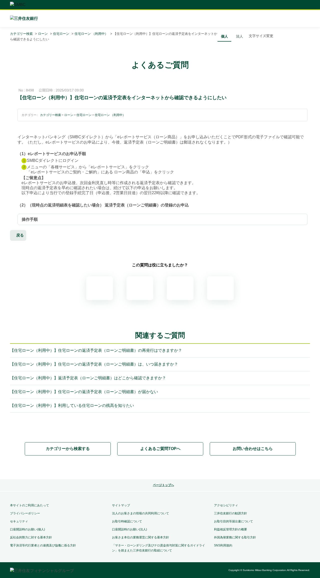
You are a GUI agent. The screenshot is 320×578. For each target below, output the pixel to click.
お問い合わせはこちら (253, 448)
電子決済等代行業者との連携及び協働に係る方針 (43, 545)
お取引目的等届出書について (233, 521)
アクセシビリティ (226, 505)
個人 (224, 36)
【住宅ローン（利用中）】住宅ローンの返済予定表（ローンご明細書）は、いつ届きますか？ (94, 364)
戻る (20, 235)
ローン (43, 34)
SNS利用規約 (223, 545)
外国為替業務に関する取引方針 (235, 537)
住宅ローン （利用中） (91, 34)
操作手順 (30, 219)
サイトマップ (121, 505)
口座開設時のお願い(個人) (27, 529)
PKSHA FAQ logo (160, 468)
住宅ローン (61, 34)
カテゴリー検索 (21, 34)
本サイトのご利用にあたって (29, 505)
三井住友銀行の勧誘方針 (230, 513)
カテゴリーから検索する (68, 448)
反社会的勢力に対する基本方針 (31, 537)
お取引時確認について (127, 521)
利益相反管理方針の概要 (230, 529)
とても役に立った (99, 288)
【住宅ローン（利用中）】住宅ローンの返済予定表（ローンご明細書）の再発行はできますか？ (96, 350)
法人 (239, 36)
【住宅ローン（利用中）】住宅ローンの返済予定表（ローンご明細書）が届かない (84, 392)
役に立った (139, 288)
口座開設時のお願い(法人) (129, 529)
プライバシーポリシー (25, 513)
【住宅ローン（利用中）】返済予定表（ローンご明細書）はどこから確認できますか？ (88, 378)
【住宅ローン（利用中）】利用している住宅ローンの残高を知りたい (72, 405)
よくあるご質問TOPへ (160, 448)
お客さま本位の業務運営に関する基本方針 (140, 537)
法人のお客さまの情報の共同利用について (140, 513)
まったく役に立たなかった (220, 288)
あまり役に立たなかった (180, 288)
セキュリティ (19, 521)
